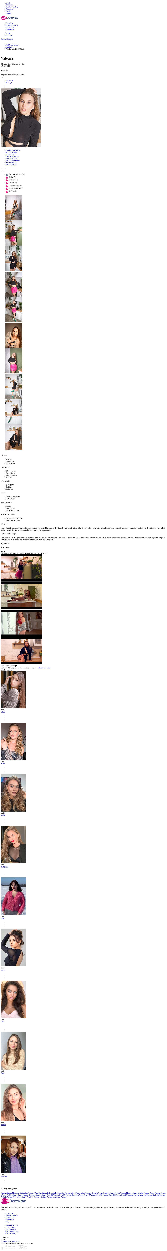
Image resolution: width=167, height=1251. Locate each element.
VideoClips (9, 1217)
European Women (19, 1197)
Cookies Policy (10, 1233)
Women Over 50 (96, 1195)
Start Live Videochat (12, 150)
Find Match (9, 1219)
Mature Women (131, 1193)
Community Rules (12, 1231)
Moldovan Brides (18, 1193)
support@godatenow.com (10, 1241)
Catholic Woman (7, 1197)
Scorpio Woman (34, 1195)
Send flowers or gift (12, 160)
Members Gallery (11, 1215)
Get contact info (11, 162)
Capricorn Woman (33, 1197)
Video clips (9, 154)
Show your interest (12, 156)
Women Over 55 (109, 1195)
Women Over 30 (47, 1195)
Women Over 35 (59, 1195)
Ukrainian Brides (40, 1193)
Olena (3, 712)
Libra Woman (75, 1193)
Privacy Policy (10, 1227)
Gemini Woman (108, 1193)
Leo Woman (29, 1193)
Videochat (9, 81)
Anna (3, 1073)
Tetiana (3, 1125)
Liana (3, 918)
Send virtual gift (11, 164)
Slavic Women (23, 1195)
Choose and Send (44, 668)
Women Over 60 (121, 1195)
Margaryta (4, 867)
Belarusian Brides (53, 1193)
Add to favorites (11, 158)
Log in (7, 3)
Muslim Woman (143, 1193)
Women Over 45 (84, 1195)
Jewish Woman (120, 1193)
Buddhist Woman (159, 1195)
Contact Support (7, 39)
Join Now (8, 35)
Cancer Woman (97, 1193)
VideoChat (9, 1213)
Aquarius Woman (146, 1195)
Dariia (3, 970)
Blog (7, 1221)
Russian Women (133, 1195)
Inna (2, 1021)
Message (8, 83)
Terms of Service (11, 1225)
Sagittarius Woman (60, 1197)
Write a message (11, 152)
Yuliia (3, 815)
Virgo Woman (86, 1193)
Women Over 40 (71, 1195)
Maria (3, 763)
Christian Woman (46, 1197)
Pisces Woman (155, 1193)
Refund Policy (10, 1229)
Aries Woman (65, 1193)
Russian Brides (6, 1193)
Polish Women (12, 1195)
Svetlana (4, 1176)
